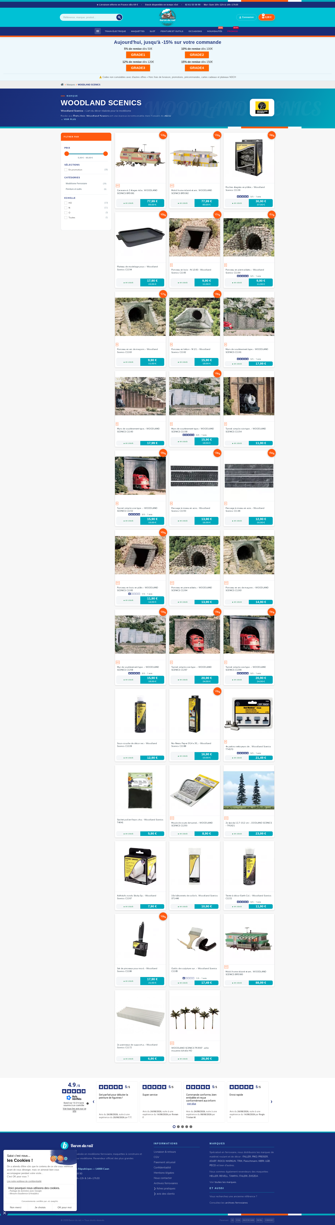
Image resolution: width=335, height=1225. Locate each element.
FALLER (247, 1156)
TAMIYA (233, 1176)
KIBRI (261, 1161)
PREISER (263, 1156)
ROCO (221, 1161)
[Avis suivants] (271, 1101)
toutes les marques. (226, 1182)
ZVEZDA (253, 1176)
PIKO (254, 1156)
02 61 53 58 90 (193, 4)
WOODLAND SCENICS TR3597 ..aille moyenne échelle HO (190, 1049)
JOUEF (213, 1161)
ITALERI (243, 1176)
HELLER (214, 1176)
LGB (267, 1161)
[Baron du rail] (167, 17)
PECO (213, 1165)
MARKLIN (231, 1161)
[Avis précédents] (93, 1101)
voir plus (191, 1103)
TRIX (239, 1161)
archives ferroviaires (236, 1202)
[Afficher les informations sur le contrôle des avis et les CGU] (87, 1103)
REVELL (223, 1176)
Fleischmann (250, 1161)
